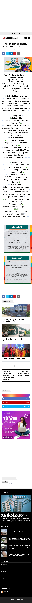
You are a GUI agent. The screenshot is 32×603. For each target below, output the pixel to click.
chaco (2, 566)
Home (5, 601)
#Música (8, 211)
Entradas (5, 591)
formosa (3, 576)
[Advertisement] (16, 16)
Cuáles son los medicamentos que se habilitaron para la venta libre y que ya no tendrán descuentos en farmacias (14, 515)
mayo (13, 366)
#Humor (23, 211)
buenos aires (4, 564)
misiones (3, 578)
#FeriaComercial (14, 214)
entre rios (3, 571)
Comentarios (7, 593)
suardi (24, 49)
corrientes (3, 569)
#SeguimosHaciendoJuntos (14, 216)
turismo (3, 583)
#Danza (16, 211)
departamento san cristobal (9, 364)
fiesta (23, 364)
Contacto (26, 601)
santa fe (17, 366)
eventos (18, 364)
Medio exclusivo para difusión (15, 601)
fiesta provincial (6, 366)
